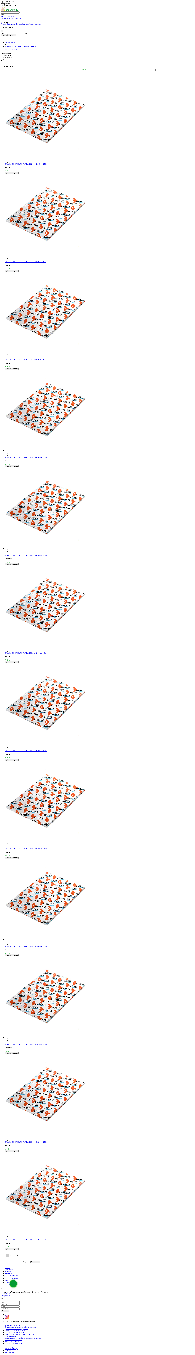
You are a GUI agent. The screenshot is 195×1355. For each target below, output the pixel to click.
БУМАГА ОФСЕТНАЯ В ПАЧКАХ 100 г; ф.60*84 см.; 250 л (26, 946)
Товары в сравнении (12, 1278)
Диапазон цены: (8, 66)
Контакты (25, 24)
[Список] (189, 54)
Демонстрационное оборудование (16, 1329)
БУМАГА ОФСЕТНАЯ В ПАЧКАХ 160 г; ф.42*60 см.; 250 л (26, 457)
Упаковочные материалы (13, 1340)
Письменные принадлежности (15, 1332)
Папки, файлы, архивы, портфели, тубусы (19, 1334)
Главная (4, 24)
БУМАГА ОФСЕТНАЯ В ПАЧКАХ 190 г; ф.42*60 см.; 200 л (26, 555)
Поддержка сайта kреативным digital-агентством (55, 1322)
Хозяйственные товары (13, 1341)
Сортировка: (6, 53)
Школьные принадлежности (14, 1343)
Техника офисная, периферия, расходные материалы (23, 1338)
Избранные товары (11, 1349)
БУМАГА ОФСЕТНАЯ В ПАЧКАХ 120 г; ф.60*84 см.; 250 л (26, 1240)
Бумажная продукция (12, 1325)
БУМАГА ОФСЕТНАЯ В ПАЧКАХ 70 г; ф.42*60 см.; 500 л (25, 359)
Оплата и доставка (35, 24)
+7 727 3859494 (9, 2)
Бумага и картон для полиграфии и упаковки (20, 1327)
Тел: (25, 33)
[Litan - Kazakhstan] (9, 11)
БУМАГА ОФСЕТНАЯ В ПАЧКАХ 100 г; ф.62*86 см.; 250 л (26, 848)
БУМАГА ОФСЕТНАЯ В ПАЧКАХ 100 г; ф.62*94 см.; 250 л (26, 1142)
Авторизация (9, 1284)
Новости (19, 24)
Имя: (2, 33)
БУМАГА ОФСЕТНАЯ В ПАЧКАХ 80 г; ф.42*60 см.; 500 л (25, 653)
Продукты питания (11, 1336)
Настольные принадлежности (15, 1330)
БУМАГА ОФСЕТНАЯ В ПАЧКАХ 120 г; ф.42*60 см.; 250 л (26, 164)
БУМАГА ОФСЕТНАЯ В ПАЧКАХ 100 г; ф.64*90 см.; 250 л (26, 1044)
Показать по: (7, 57)
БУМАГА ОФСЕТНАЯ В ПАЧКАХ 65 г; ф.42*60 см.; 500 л (25, 262)
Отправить (12, 35)
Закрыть (4, 35)
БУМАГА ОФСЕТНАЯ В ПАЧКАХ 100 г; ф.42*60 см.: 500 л (26, 751)
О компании (11, 24)
